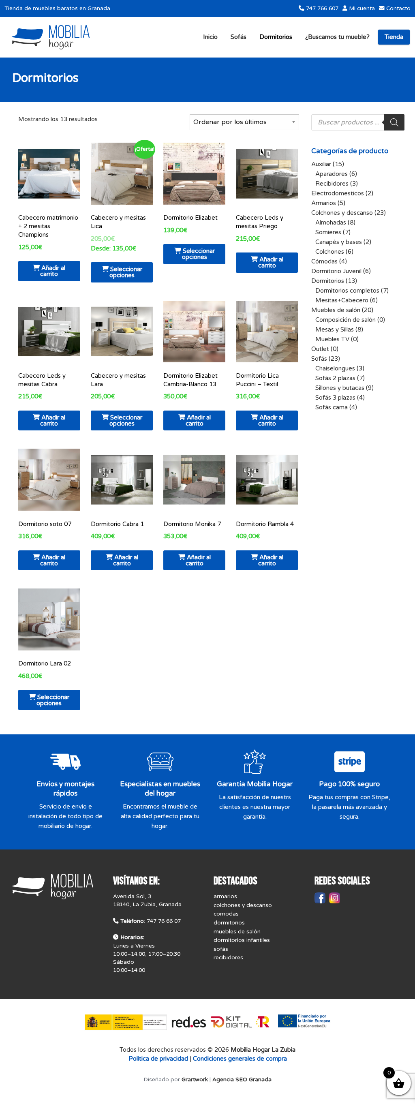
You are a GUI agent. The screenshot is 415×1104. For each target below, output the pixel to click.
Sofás (238, 37)
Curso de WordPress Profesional (208, 1099)
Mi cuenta (361, 8)
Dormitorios (275, 37)
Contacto (398, 8)
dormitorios (229, 923)
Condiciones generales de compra (240, 1058)
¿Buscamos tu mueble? (337, 37)
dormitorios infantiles (242, 940)
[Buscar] (394, 122)
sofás (221, 949)
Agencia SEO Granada (242, 1079)
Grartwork (195, 1079)
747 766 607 (321, 8)
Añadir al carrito (52, 271)
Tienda (394, 37)
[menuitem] (210, 37)
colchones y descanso (243, 905)
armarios (225, 896)
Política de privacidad (158, 1058)
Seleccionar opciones (125, 272)
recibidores (228, 957)
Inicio (210, 37)
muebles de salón (237, 932)
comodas (226, 914)
